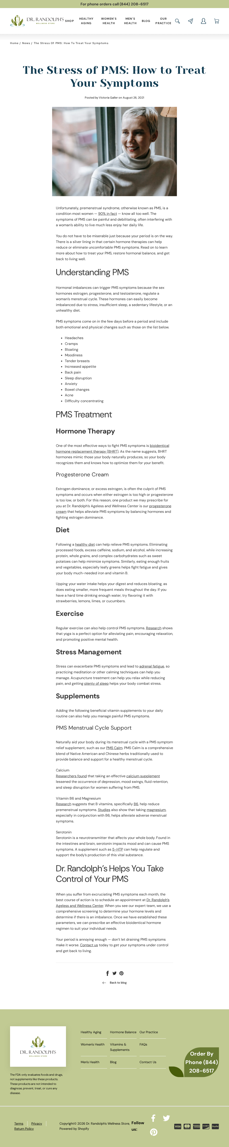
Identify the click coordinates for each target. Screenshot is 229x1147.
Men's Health (130, 21)
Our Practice (163, 21)
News (26, 43)
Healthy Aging (86, 21)
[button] (177, 21)
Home (14, 43)
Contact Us (148, 1062)
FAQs (143, 1044)
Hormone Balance (123, 1032)
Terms (18, 1124)
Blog (146, 21)
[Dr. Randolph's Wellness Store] (37, 21)
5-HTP (117, 849)
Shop (69, 21)
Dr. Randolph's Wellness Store (107, 1124)
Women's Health (109, 21)
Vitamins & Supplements (119, 1047)
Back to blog (118, 982)
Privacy (36, 1124)
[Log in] (203, 21)
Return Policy (24, 1129)
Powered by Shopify (74, 1129)
